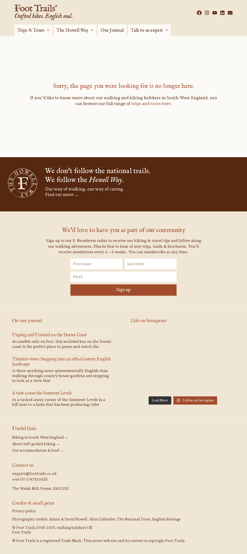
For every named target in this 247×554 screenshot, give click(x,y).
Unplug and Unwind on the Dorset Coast (49, 335)
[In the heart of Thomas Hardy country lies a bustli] (182, 341)
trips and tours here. (151, 103)
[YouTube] (214, 12)
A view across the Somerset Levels (42, 393)
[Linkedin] (222, 12)
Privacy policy (24, 511)
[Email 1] (230, 12)
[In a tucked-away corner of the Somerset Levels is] (147, 362)
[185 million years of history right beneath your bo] (182, 383)
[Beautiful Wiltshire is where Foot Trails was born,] (147, 383)
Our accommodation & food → (37, 450)
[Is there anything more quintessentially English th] (218, 341)
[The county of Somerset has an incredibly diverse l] (218, 383)
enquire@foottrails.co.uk (34, 473)
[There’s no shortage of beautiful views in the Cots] (182, 362)
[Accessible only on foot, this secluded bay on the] (147, 341)
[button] (46, 30)
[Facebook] (199, 12)
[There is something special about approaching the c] (218, 362)
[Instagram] (207, 12)
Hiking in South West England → (40, 437)
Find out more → (62, 194)
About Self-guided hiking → (36, 444)
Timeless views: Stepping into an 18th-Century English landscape (61, 362)
